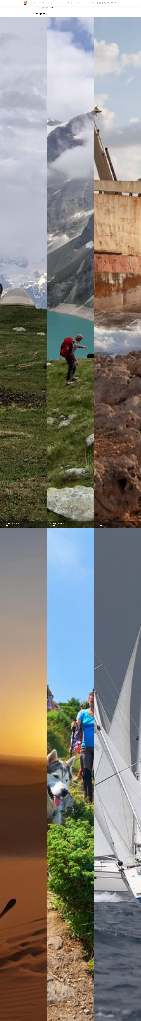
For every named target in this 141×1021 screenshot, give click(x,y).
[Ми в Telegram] (97, 3)
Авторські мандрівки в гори (41, 7)
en (93, 3)
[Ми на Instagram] (105, 3)
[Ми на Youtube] (102, 3)
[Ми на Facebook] (100, 3)
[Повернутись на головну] (27, 3)
